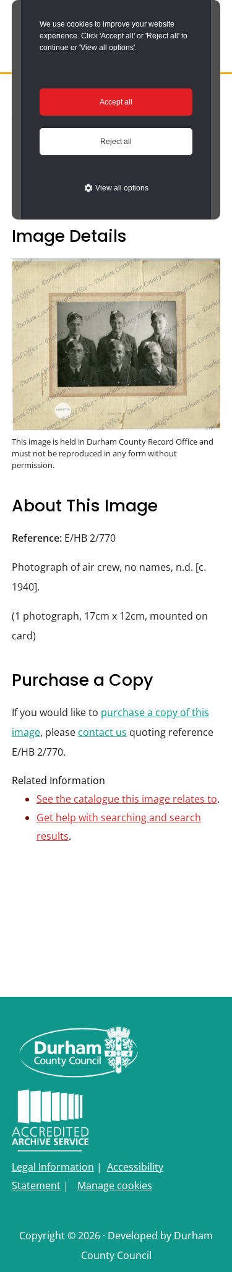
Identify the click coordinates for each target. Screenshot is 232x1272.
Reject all (116, 141)
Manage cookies (114, 1185)
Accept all (116, 102)
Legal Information (53, 1167)
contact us (102, 732)
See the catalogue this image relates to (127, 799)
